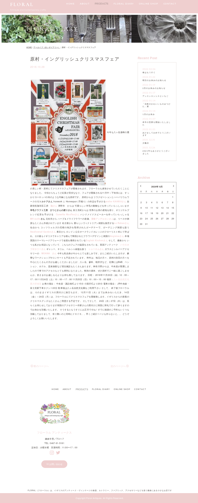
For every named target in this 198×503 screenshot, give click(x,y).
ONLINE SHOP (148, 3)
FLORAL (22, 4)
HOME (70, 3)
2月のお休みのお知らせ (154, 88)
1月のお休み (148, 114)
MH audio (35, 218)
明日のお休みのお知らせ (154, 80)
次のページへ (118, 366)
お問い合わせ (56, 464)
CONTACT (169, 3)
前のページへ (41, 366)
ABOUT (85, 3)
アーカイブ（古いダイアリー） (46, 47)
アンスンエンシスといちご (155, 96)
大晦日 (145, 143)
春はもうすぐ (148, 72)
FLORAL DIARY (124, 3)
